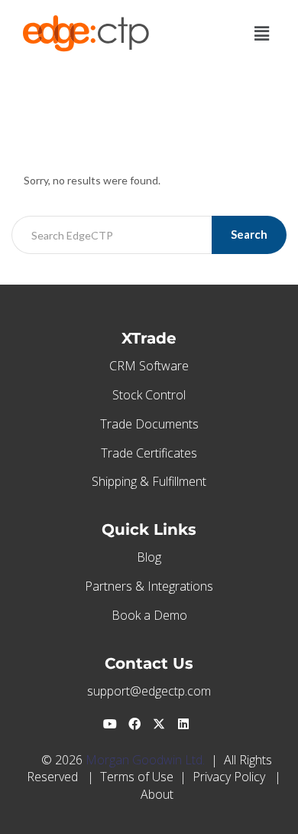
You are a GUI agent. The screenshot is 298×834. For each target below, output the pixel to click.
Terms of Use (136, 776)
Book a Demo (149, 615)
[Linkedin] (183, 724)
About (157, 794)
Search (249, 234)
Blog (149, 557)
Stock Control (149, 394)
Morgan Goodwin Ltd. (145, 759)
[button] (262, 33)
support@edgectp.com (149, 691)
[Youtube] (110, 724)
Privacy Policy (229, 776)
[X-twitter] (159, 724)
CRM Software (149, 365)
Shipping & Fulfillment (149, 481)
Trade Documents (149, 423)
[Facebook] (134, 724)
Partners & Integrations (149, 586)
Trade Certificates (149, 453)
